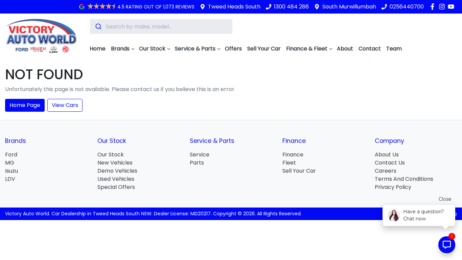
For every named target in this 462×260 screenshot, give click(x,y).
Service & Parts (195, 48)
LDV (10, 179)
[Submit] (98, 26)
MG (9, 163)
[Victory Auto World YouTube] (452, 6)
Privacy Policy (393, 187)
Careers (385, 171)
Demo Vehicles (117, 171)
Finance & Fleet (306, 48)
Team (394, 48)
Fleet (289, 163)
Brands (120, 48)
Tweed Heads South (234, 6)
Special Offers (116, 187)
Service (199, 154)
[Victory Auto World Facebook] (433, 6)
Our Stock (152, 48)
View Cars (65, 105)
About (345, 48)
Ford (11, 154)
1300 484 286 (291, 6)
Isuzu (11, 171)
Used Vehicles (115, 179)
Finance (292, 154)
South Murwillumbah (349, 6)
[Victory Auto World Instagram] (443, 6)
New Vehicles (115, 163)
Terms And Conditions (404, 179)
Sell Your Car (264, 48)
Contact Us (390, 163)
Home (98, 48)
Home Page (24, 105)
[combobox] (161, 26)
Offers (233, 48)
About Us (387, 154)
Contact (370, 48)
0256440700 (407, 6)
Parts (197, 163)
